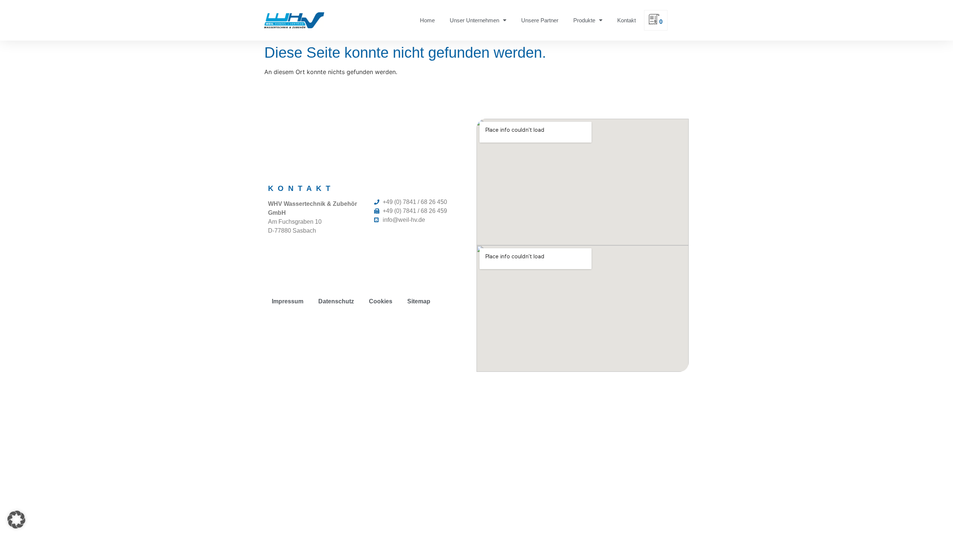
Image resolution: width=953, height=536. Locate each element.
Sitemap (418, 301)
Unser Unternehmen (474, 20)
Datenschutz (336, 301)
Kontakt (626, 20)
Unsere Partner (539, 20)
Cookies (380, 301)
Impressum (287, 301)
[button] (16, 519)
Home (427, 20)
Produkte (584, 20)
